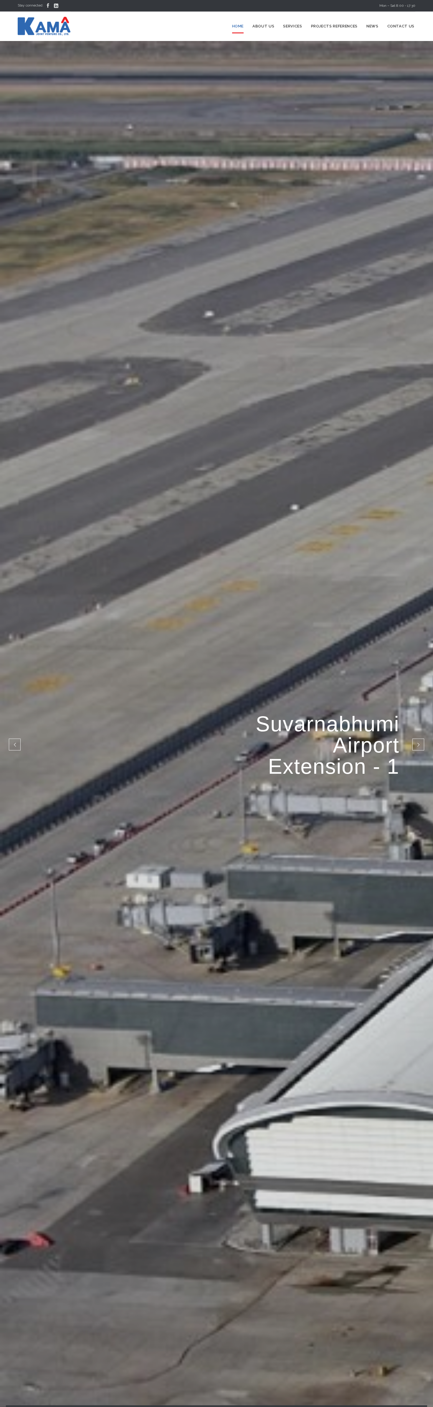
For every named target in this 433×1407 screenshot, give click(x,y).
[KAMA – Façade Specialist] (44, 26)
